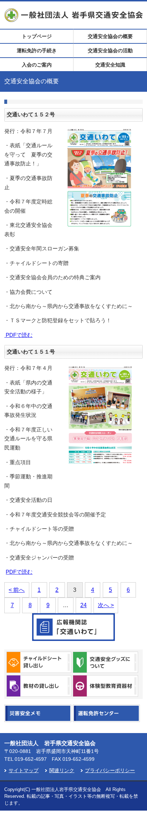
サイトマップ (24, 770)
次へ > (106, 605)
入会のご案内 (37, 65)
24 (83, 605)
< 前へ (17, 590)
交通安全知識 (110, 65)
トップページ (37, 36)
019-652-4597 (31, 759)
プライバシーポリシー (110, 770)
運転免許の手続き (37, 50)
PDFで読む (19, 335)
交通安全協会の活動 (110, 50)
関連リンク (61, 770)
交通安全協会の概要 (110, 36)
